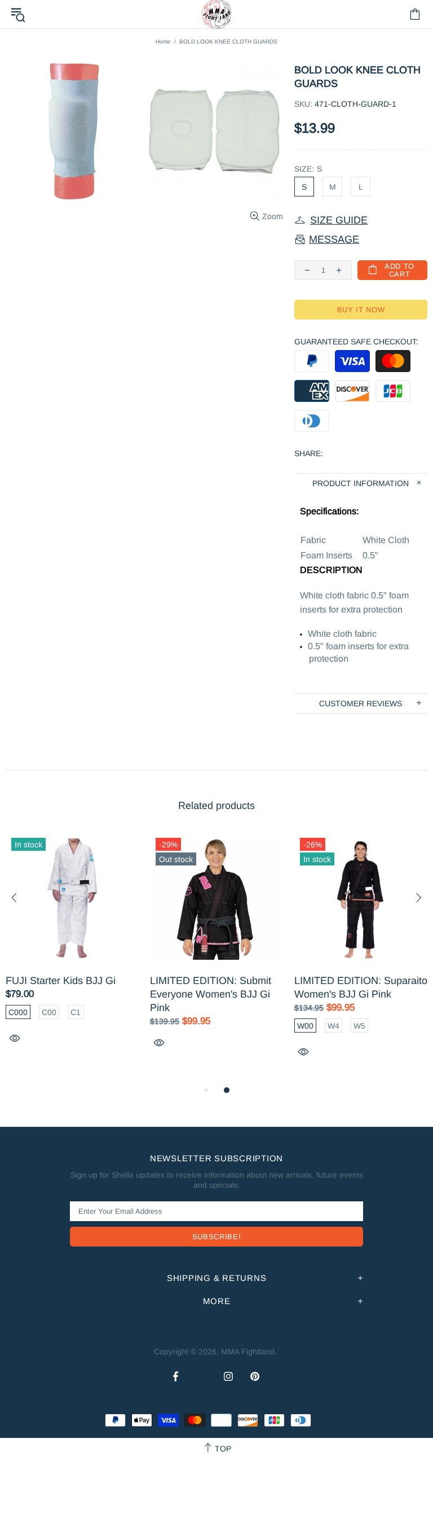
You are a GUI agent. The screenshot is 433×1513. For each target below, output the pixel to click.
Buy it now (361, 309)
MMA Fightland (248, 1351)
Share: (308, 453)
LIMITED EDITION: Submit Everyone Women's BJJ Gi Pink (210, 994)
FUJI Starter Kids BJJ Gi (61, 980)
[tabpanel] (72, 951)
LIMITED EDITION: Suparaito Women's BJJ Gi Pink (360, 987)
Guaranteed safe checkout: (356, 341)
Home (163, 41)
